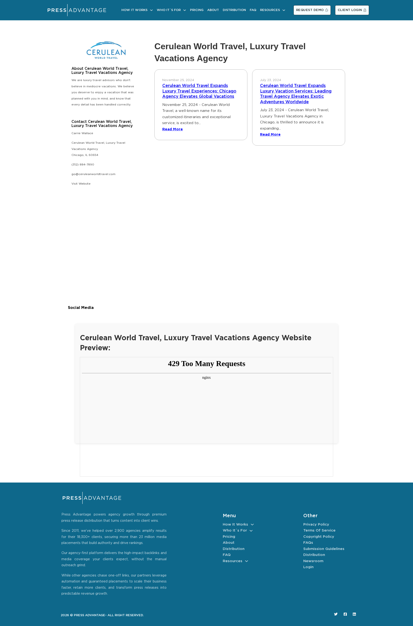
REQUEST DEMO (310, 10)
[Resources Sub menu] (283, 10)
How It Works (134, 10)
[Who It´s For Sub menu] (184, 10)
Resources (270, 10)
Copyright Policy (318, 536)
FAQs (308, 542)
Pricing (196, 10)
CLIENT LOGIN (350, 10)
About (213, 10)
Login (308, 567)
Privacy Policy (316, 524)
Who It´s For (169, 10)
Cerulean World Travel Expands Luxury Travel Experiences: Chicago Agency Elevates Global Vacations (199, 91)
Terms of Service (319, 530)
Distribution (234, 10)
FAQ (253, 10)
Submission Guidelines (323, 548)
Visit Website (81, 183)
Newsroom (313, 561)
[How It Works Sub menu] (151, 10)
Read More (172, 129)
